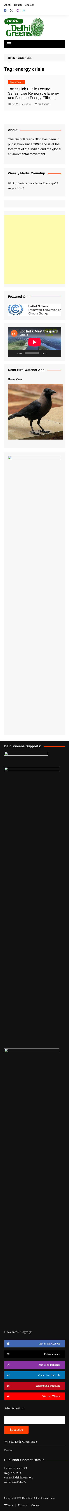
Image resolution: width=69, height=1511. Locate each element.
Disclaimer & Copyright (18, 1332)
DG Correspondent (21, 104)
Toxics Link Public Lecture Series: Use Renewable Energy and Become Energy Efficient (33, 93)
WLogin (9, 1505)
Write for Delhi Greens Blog (20, 1441)
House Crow (15, 379)
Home (11, 57)
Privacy (22, 1505)
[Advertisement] (34, 249)
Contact (29, 4)
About (7, 4)
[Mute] (50, 353)
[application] (34, 342)
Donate (18, 4)
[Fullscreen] (56, 353)
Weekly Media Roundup (26, 173)
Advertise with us (14, 1408)
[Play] (13, 353)
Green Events (16, 82)
